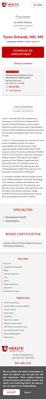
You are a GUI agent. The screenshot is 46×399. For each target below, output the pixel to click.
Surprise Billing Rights (12, 333)
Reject (27, 392)
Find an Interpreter (11, 274)
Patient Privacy (10, 309)
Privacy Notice (29, 385)
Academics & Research (13, 267)
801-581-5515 (14, 86)
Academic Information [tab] (23, 111)
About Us (7, 263)
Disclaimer (8, 316)
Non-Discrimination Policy (14, 330)
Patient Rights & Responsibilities (16, 306)
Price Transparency (11, 302)
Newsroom (8, 287)
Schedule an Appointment (22, 52)
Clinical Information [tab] (23, 107)
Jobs (5, 277)
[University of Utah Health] (10, 5)
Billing (6, 270)
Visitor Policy (9, 313)
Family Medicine (12, 220)
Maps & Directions (11, 284)
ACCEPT (11, 392)
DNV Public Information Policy (15, 327)
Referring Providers (11, 291)
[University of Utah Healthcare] (23, 349)
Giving (6, 281)
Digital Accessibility (11, 320)
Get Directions (15, 90)
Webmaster (8, 337)
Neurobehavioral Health (15, 217)
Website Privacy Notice (13, 323)
